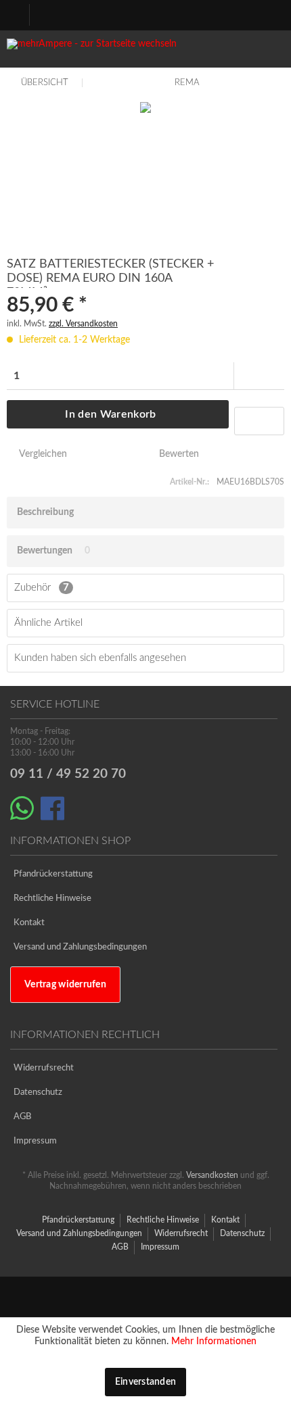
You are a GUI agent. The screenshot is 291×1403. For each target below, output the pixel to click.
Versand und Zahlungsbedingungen (80, 947)
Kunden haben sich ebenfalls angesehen (100, 658)
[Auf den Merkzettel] (259, 421)
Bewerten (177, 454)
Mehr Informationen (213, 1341)
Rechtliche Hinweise (52, 898)
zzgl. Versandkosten (83, 324)
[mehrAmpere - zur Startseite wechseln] (145, 52)
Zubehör (41, 588)
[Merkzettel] (198, 14)
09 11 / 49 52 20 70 (68, 774)
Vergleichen (41, 454)
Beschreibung (45, 512)
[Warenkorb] (265, 14)
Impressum (35, 1141)
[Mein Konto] (232, 14)
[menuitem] (21, 13)
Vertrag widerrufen (65, 984)
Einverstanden (146, 1382)
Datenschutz (38, 1092)
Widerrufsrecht (44, 1068)
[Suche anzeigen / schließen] (165, 14)
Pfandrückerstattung (53, 874)
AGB (22, 1116)
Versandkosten (212, 1175)
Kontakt (29, 922)
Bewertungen (44, 551)
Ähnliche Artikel (48, 623)
